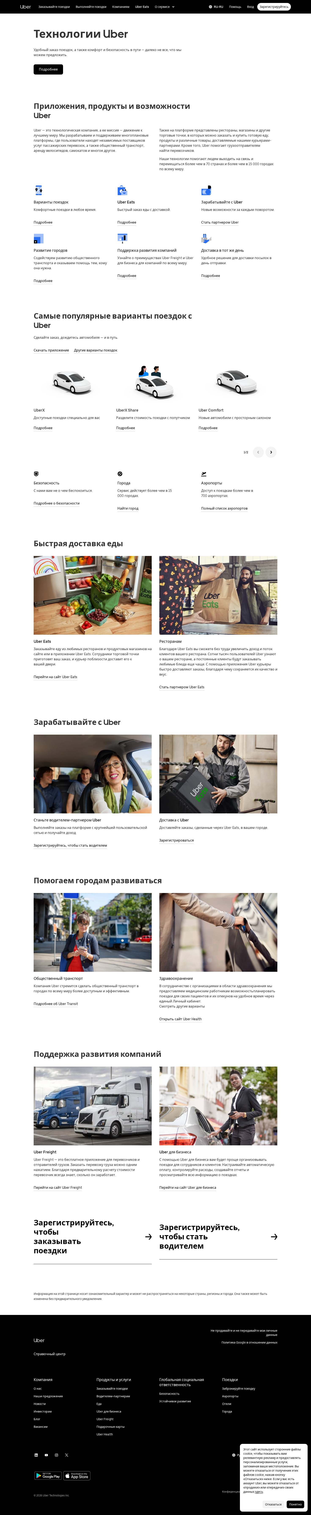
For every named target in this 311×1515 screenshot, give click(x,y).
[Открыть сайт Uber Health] (218, 932)
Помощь (235, 6)
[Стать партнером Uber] (206, 190)
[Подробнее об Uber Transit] (93, 932)
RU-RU (218, 6)
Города (123, 483)
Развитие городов (50, 250)
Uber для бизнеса (175, 1152)
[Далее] (271, 452)
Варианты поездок (51, 202)
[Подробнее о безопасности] (36, 473)
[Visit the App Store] (76, 1476)
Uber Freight (45, 1152)
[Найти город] (119, 473)
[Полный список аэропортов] (203, 473)
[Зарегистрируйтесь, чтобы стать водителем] (93, 774)
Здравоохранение (176, 978)
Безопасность (46, 483)
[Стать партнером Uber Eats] (218, 595)
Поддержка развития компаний (147, 250)
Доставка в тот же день (222, 250)
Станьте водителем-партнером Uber (67, 820)
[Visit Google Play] (48, 1476)
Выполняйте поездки (91, 6)
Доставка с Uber (174, 820)
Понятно (295, 1504)
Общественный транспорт (58, 978)
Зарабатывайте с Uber (221, 202)
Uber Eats (142, 6)
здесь (259, 1491)
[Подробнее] (39, 190)
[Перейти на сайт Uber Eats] (93, 595)
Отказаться (273, 1504)
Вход (250, 6)
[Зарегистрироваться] (218, 774)
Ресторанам (170, 641)
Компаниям (120, 6)
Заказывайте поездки (54, 6)
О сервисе (162, 6)
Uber (25, 7)
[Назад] (258, 452)
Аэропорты (211, 483)
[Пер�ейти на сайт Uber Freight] (93, 1106)
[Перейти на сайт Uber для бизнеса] (218, 1106)
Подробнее (48, 69)
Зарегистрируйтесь (274, 6)
